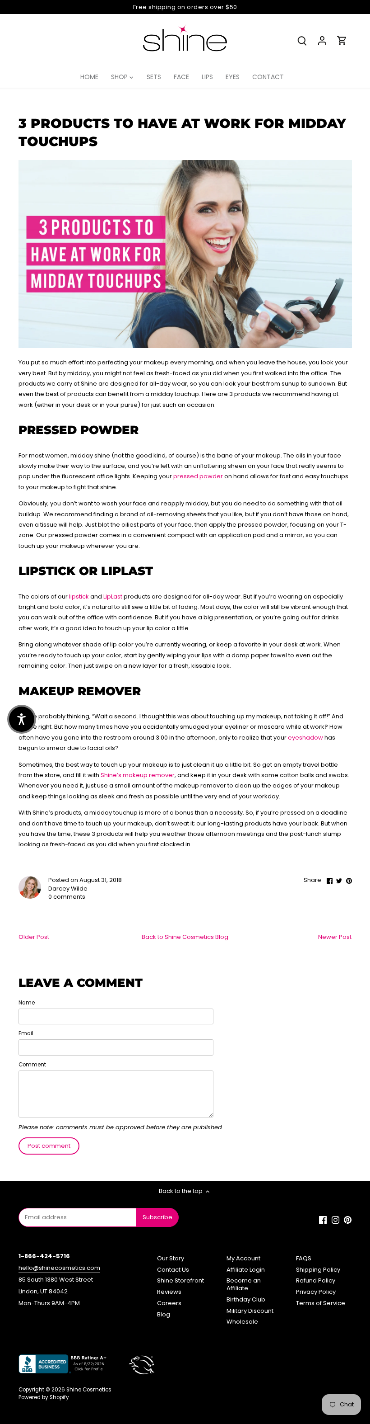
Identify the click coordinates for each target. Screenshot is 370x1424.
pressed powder (198, 476)
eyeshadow (305, 737)
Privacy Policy (316, 1291)
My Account (243, 1258)
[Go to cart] (342, 40)
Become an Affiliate (244, 1284)
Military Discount (250, 1310)
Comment (32, 1064)
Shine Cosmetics (88, 1389)
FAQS (303, 1258)
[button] (21, 719)
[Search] (302, 40)
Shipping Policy (318, 1269)
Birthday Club (246, 1299)
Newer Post (335, 937)
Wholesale (242, 1321)
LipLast (112, 596)
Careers (169, 1303)
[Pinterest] (348, 1220)
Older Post (33, 937)
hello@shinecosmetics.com (59, 1268)
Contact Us (173, 1269)
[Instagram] (335, 1220)
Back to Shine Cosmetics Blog (185, 937)
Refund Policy (315, 1280)
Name (26, 1003)
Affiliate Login (246, 1269)
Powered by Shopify (43, 1397)
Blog (163, 1314)
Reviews (169, 1291)
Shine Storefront (180, 1280)
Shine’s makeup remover (138, 775)
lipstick (79, 596)
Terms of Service (320, 1303)
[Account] (322, 40)
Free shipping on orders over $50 (185, 7)
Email (25, 1033)
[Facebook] (323, 1220)
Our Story (170, 1258)
